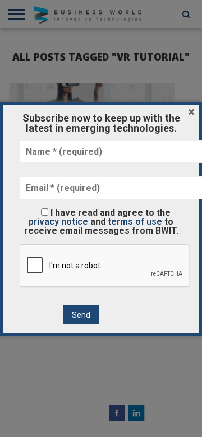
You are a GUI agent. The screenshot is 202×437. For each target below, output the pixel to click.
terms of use (135, 221)
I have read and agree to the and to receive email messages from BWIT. (101, 221)
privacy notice (58, 221)
